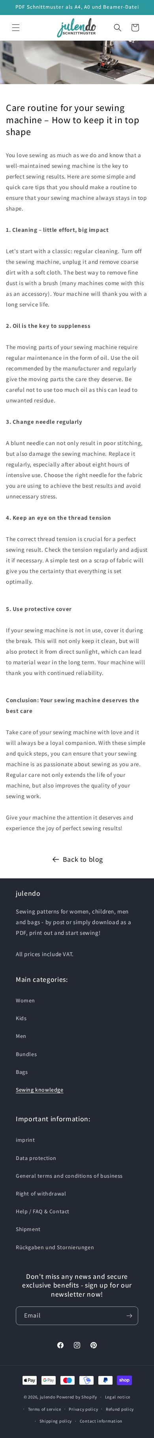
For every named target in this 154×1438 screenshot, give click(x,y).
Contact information (101, 1421)
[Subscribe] (129, 1315)
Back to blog (83, 859)
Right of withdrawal (41, 1193)
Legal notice (117, 1397)
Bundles (26, 1054)
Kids (21, 1018)
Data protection (36, 1158)
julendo (48, 1397)
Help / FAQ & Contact (42, 1211)
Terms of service (44, 1409)
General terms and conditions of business (69, 1175)
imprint (25, 1139)
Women (25, 1000)
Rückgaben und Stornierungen (55, 1247)
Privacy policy (83, 1409)
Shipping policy (55, 1421)
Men (21, 1035)
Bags (22, 1071)
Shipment (28, 1229)
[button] (15, 27)
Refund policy (120, 1409)
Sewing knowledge (40, 1089)
